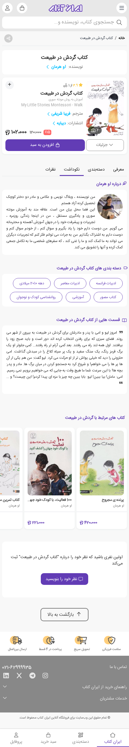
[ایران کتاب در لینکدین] (6, 677)
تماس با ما (118, 667)
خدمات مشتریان (113, 699)
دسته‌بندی (96, 169)
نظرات (50, 169)
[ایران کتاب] (65, 8)
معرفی (118, 169)
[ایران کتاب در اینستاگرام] (45, 677)
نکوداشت (72, 169)
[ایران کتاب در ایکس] (19, 677)
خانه (121, 38)
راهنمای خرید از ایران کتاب (104, 687)
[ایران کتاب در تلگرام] (32, 677)
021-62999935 (17, 668)
